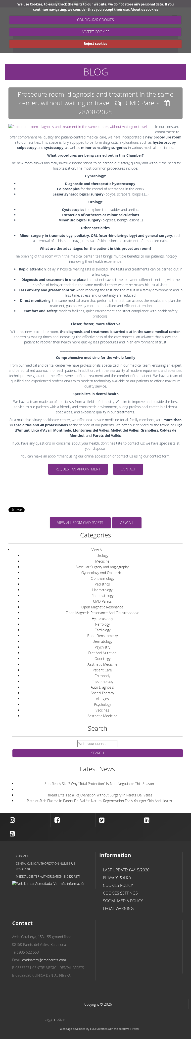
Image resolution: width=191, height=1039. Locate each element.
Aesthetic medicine (102, 664)
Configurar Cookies (95, 19)
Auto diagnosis (102, 687)
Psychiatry (102, 647)
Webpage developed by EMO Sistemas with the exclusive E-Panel (99, 1029)
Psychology (102, 704)
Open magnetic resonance (102, 607)
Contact (22, 856)
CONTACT (128, 469)
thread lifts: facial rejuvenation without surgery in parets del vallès (99, 795)
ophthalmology (102, 578)
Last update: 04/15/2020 (126, 870)
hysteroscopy (102, 618)
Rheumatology (102, 595)
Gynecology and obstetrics (102, 572)
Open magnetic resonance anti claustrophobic (102, 612)
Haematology (102, 589)
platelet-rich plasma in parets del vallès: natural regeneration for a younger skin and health (99, 800)
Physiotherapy (102, 681)
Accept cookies (95, 31)
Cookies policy (118, 885)
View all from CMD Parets (80, 522)
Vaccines (102, 710)
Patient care (102, 670)
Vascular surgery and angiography (102, 567)
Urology (102, 555)
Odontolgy (102, 658)
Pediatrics (102, 584)
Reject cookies (95, 43)
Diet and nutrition (102, 652)
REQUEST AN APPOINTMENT (78, 469)
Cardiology (102, 630)
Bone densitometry (102, 635)
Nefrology (102, 624)
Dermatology (102, 641)
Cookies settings (120, 893)
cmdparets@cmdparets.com (44, 960)
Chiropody (102, 675)
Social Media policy (123, 901)
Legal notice (54, 1019)
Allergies (102, 698)
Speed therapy (102, 693)
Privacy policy (117, 877)
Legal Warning (118, 908)
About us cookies (144, 9)
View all (127, 522)
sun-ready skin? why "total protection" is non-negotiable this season (99, 783)
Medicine (102, 561)
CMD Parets (102, 601)
